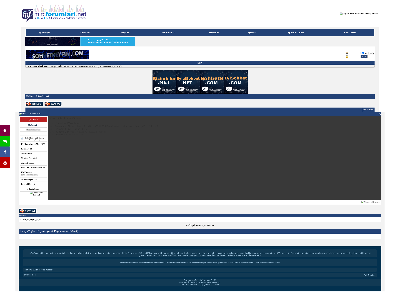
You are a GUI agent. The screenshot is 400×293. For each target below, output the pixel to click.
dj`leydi (23, 219)
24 (31, 149)
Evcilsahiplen (30, 275)
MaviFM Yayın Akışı (112, 66)
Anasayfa (45, 33)
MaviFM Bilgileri (95, 66)
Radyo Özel (55, 66)
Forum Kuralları (46, 270)
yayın (38, 219)
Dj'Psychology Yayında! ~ (199, 225)
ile (28, 219)
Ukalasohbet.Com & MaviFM (75, 66)
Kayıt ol (200, 63)
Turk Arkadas (369, 275)
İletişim (28, 270)
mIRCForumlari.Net (37, 66)
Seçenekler (368, 109)
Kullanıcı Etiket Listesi (37, 96)
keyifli (32, 219)
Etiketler (22, 216)
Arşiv (35, 270)
